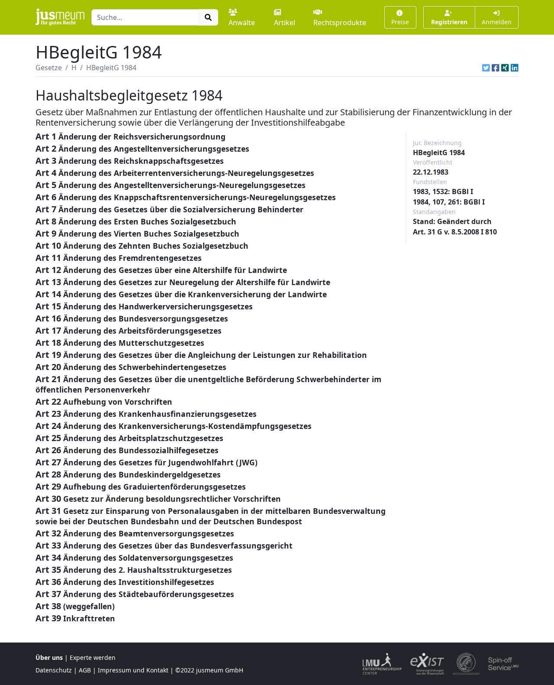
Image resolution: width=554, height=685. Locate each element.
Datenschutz (53, 670)
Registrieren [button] (449, 22)
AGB (85, 670)
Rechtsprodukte (339, 22)
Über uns (49, 657)
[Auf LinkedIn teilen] (515, 67)
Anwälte (242, 22)
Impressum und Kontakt (133, 670)
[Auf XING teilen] (505, 67)
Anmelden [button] (497, 22)
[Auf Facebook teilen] (495, 67)
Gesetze (48, 67)
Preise (400, 22)
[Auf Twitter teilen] (486, 67)
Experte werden (93, 657)
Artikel (284, 22)
